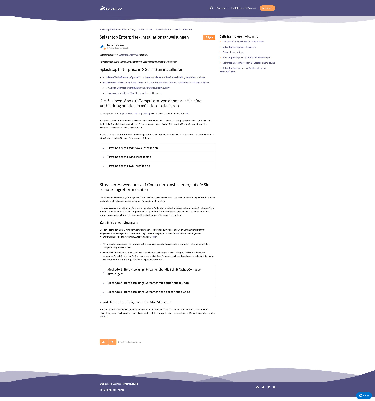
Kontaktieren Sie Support (243, 8)
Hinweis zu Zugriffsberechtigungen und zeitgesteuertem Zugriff (137, 87)
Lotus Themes (117, 389)
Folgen (209, 37)
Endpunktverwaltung (233, 52)
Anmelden (267, 8)
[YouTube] (273, 388)
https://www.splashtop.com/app (136, 113)
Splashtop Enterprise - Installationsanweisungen (246, 57)
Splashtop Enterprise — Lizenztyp (239, 46)
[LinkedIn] (267, 388)
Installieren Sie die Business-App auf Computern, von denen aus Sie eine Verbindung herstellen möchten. (154, 77)
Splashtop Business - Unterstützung (117, 29)
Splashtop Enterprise (128, 54)
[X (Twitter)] (262, 388)
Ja (104, 342)
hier (187, 113)
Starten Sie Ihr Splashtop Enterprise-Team (243, 41)
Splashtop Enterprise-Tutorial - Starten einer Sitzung (249, 62)
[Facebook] (256, 388)
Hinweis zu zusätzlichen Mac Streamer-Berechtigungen (133, 93)
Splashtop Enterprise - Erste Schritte (174, 29)
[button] (210, 8)
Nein (112, 342)
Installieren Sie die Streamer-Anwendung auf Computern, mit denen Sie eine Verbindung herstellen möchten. (156, 82)
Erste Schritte (145, 29)
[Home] (111, 8)
